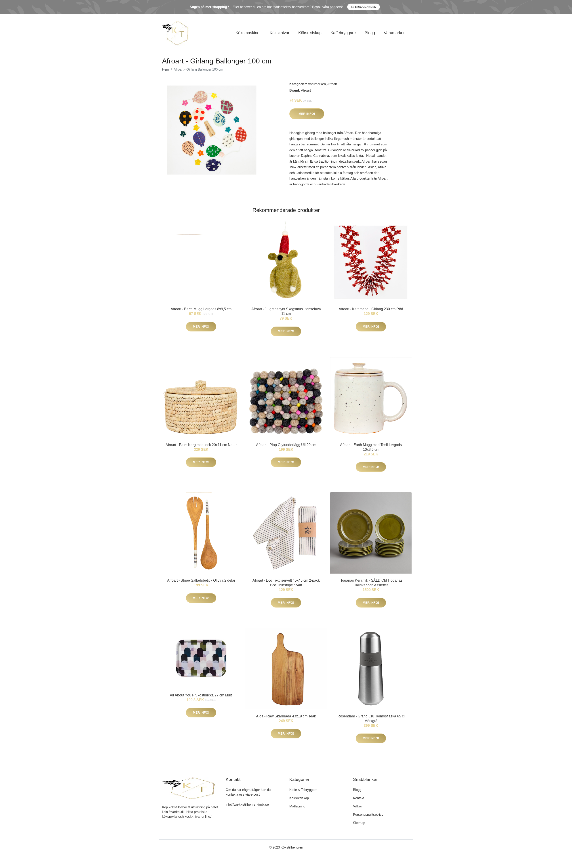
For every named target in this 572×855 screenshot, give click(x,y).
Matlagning (297, 806)
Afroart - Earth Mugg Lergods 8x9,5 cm (201, 309)
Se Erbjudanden (363, 6)
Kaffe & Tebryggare (303, 790)
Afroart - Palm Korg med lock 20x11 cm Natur (201, 445)
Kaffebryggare (343, 33)
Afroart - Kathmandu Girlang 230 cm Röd (371, 309)
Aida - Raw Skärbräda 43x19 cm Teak (286, 716)
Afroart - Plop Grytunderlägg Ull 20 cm (286, 445)
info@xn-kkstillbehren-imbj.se (247, 804)
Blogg (370, 33)
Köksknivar (279, 33)
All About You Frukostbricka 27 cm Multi (201, 695)
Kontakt (358, 798)
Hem (165, 69)
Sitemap (359, 823)
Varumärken (395, 33)
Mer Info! (307, 113)
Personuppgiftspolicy (368, 814)
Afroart (332, 84)
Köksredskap (310, 33)
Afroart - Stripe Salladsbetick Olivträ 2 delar (201, 580)
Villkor (357, 806)
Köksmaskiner (248, 33)
